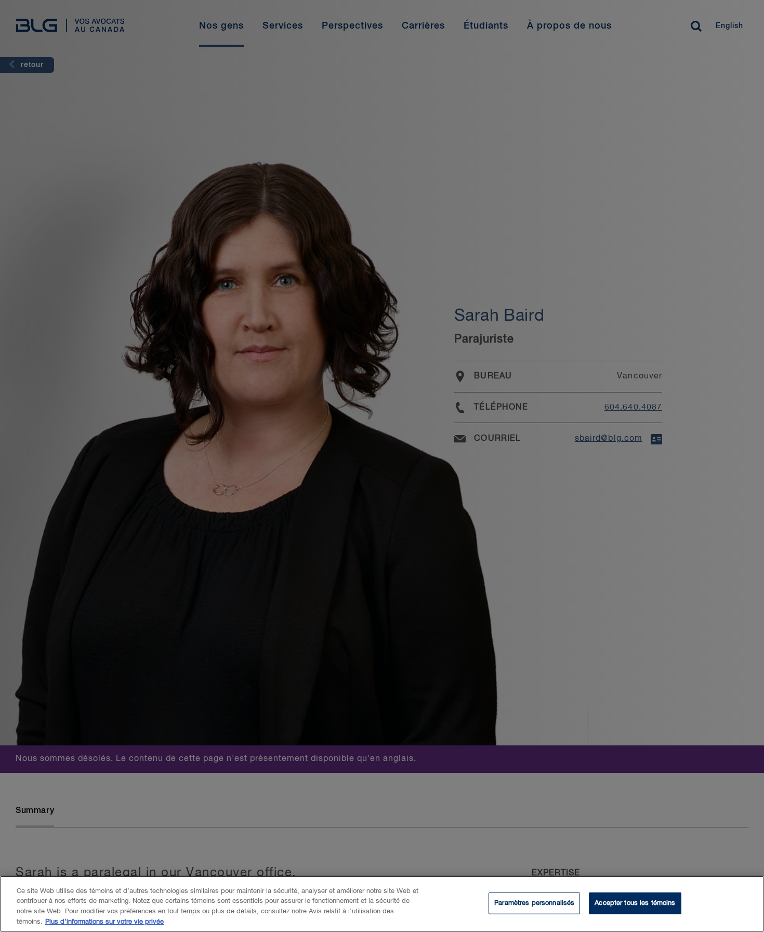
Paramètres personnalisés (534, 903)
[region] (382, 904)
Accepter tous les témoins (635, 903)
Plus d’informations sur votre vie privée (104, 921)
